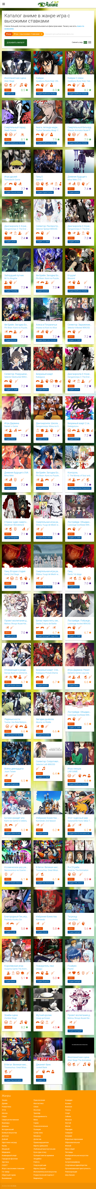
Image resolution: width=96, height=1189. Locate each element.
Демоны (5, 1126)
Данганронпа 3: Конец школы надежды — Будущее (80, 374)
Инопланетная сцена (15, 78)
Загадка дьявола (45, 719)
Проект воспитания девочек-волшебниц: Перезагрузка (80, 1015)
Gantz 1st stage (75, 574)
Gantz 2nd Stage (11, 574)
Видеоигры (38, 1178)
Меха (36, 1120)
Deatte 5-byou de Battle (46, 624)
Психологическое (41, 1126)
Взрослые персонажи (74, 1139)
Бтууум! (72, 275)
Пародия (68, 1129)
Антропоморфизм (72, 1162)
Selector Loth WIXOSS (45, 764)
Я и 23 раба (73, 867)
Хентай (68, 1123)
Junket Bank (41, 1067)
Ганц (70, 571)
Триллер (37, 1113)
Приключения (39, 1100)
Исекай (68, 1146)
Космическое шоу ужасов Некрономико (16, 867)
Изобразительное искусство (76, 1155)
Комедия (68, 1100)
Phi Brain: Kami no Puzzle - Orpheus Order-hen (48, 278)
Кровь (4, 1146)
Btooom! (71, 278)
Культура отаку (40, 1152)
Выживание (7, 1178)
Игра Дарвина (11, 423)
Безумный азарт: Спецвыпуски (48, 670)
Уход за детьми (40, 1165)
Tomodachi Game (12, 180)
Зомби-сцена (11, 1015)
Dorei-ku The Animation (78, 870)
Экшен (4, 1100)
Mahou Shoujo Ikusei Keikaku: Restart (80, 1018)
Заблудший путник (14, 275)
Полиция (37, 1129)
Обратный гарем (9, 1175)
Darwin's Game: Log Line (78, 673)
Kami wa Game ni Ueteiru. (15, 821)
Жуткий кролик (44, 1015)
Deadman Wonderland (14, 525)
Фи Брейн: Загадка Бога (48, 472)
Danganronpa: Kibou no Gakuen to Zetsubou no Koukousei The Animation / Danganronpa (48, 426)
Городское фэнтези (10, 1159)
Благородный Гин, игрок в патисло (16, 916)
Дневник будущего (77, 176)
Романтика (6, 1107)
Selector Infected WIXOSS (79, 328)
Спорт (67, 1113)
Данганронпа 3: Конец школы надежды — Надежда (16, 226)
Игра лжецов (74, 768)
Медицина (6, 1152)
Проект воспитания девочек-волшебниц (16, 620)
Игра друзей (10, 176)
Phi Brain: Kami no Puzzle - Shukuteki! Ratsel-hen (16, 328)
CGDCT (5, 1165)
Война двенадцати (14, 768)
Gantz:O (39, 180)
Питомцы (69, 1152)
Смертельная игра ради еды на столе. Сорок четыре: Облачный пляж (48, 571)
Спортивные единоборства (76, 1165)
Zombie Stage (10, 1018)
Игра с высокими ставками (13, 1168)
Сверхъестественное (10, 1120)
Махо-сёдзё (69, 1149)
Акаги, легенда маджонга (48, 127)
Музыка (68, 1120)
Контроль (73, 472)
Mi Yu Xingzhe (10, 278)
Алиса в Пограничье (46, 324)
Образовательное (72, 1142)
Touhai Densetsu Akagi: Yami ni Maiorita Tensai (48, 130)
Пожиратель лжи (45, 966)
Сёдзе (4, 1116)
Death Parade (10, 130)
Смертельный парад (14, 127)
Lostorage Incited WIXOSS (79, 624)
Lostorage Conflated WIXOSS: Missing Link (80, 715)
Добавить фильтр (15, 43)
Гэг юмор (5, 1172)
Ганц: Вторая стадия (14, 571)
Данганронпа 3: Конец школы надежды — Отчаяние (80, 226)
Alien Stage (9, 81)
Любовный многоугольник (45, 1149)
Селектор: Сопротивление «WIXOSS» (48, 761)
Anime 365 (6, 1186)
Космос (68, 1103)
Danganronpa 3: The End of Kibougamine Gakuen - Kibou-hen (16, 229)
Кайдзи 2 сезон (75, 78)
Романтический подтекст (44, 1175)
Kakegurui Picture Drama (47, 673)
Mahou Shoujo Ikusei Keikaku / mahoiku (16, 624)
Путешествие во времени (44, 1155)
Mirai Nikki (9, 475)
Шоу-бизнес (70, 1175)
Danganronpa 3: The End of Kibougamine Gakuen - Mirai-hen (80, 377)
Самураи (68, 1133)
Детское (5, 1136)
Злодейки (37, 1159)
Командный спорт (9, 1155)
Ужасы (68, 1110)
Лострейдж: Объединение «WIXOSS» (80, 522)
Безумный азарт (44, 374)
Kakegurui (40, 377)
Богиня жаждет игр (14, 818)
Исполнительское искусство (45, 1172)
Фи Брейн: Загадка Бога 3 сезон (16, 324)
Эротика (5, 1162)
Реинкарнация (71, 1172)
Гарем (36, 1123)
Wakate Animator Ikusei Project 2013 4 (80, 130)
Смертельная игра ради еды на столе (48, 522)
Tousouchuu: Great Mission (48, 870)
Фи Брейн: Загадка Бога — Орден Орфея (48, 275)
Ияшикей (5, 1149)
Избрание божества (46, 916)
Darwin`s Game (11, 426)
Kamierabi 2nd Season (46, 821)
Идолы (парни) (40, 1168)
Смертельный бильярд (79, 127)
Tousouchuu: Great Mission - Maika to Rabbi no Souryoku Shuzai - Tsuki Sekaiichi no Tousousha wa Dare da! (16, 1067)
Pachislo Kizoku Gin (13, 919)
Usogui (39, 969)
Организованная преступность (78, 1168)
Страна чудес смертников (16, 522)
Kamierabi (40, 919)
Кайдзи (40, 78)
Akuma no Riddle (43, 722)
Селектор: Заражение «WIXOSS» (80, 324)
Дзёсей (5, 1139)
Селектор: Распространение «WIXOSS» (48, 226)
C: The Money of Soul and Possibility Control (80, 475)
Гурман (68, 1159)
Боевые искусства (9, 1133)
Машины (37, 1136)
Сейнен (68, 1116)
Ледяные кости (12, 719)
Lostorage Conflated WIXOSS (80, 525)
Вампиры (6, 1123)
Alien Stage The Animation (79, 1060)
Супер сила (38, 1133)
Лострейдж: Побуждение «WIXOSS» (80, 620)
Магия (67, 1126)
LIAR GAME (73, 771)
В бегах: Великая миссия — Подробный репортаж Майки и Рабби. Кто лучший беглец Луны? (16, 1064)
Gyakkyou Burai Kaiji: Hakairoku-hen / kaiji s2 (80, 81)
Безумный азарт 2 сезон (80, 423)
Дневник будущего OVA (16, 472)
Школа (5, 1113)
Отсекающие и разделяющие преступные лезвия (16, 670)
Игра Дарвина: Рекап (79, 670)
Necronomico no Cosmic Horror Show (16, 870)
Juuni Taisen (10, 771)
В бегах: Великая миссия (48, 867)
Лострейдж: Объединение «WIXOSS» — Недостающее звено (80, 712)
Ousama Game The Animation (16, 969)
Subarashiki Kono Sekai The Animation (80, 821)
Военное (68, 1107)
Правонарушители (41, 1142)
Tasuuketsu (73, 919)
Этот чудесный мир (78, 818)
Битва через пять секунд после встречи (48, 620)
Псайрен (72, 966)
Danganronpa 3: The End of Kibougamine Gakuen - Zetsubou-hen (80, 229)
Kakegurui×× (73, 426)
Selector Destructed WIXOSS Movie (16, 377)
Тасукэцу (72, 916)
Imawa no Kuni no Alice (46, 328)
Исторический (8, 1129)
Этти (4, 1110)
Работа (37, 1162)
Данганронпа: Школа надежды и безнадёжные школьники (48, 423)
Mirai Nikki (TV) (74, 180)
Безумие (68, 1136)
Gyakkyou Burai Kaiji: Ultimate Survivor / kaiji (48, 81)
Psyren (71, 969)
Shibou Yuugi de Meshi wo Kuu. (48, 525)
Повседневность (40, 1116)
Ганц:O (39, 176)
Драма (5, 1103)
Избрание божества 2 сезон (48, 818)
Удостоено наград (9, 1142)
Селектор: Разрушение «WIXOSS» (16, 374)
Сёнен (36, 1107)
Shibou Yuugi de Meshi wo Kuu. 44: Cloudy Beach (48, 574)
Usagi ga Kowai (43, 1018)
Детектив (37, 1139)
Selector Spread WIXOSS (46, 229)
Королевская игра (13, 966)
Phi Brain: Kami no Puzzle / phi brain (48, 475)
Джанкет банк (43, 1064)
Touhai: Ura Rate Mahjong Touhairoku (16, 722)
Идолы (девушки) (41, 1146)
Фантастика (39, 1103)
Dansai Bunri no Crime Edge (16, 673)
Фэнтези (37, 1110)
